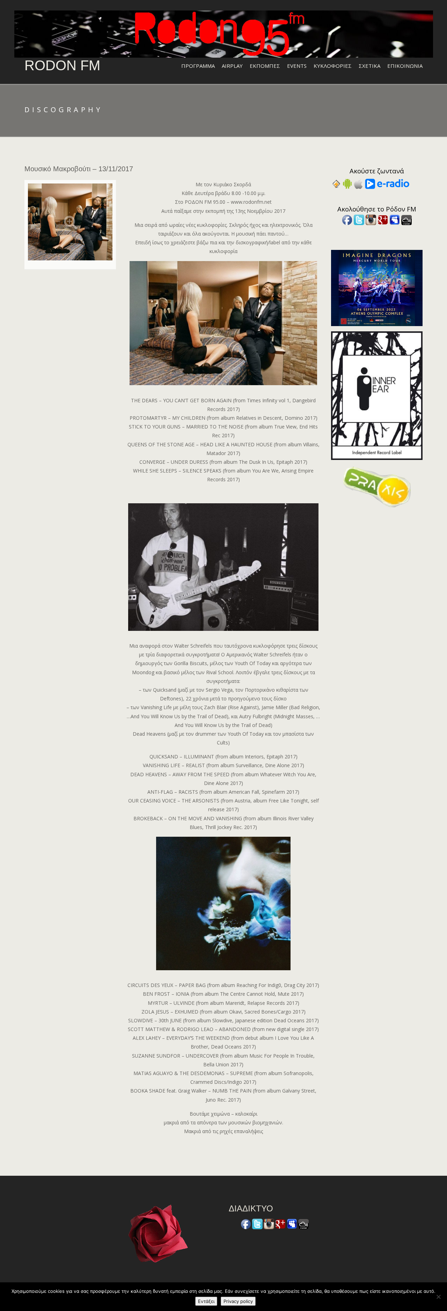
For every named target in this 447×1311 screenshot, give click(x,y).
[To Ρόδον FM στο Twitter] (359, 219)
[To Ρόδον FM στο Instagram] (371, 219)
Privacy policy (238, 1301)
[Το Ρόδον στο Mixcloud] (406, 219)
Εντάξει (206, 1301)
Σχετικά (369, 65)
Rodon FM (62, 65)
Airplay (232, 65)
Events (297, 65)
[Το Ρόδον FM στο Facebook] (347, 219)
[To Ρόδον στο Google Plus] (383, 219)
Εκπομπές (265, 65)
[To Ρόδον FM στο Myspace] (394, 219)
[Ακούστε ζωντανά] (347, 183)
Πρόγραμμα (198, 65)
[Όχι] (438, 1296)
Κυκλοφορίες (333, 65)
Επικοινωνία (405, 65)
